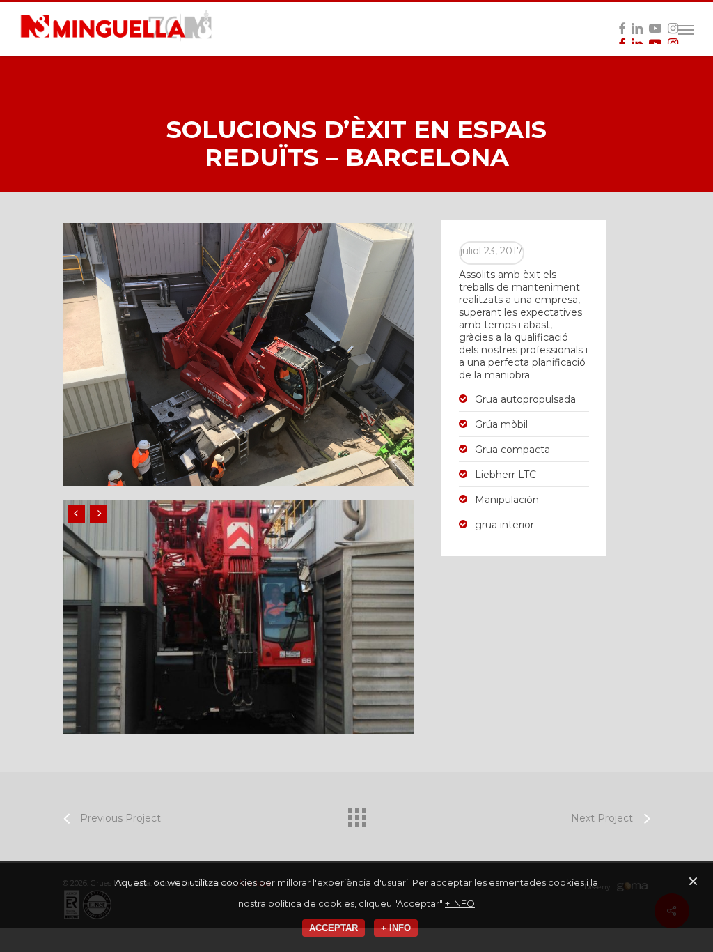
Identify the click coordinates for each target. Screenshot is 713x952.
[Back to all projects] (356, 814)
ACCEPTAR (333, 928)
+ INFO (460, 903)
